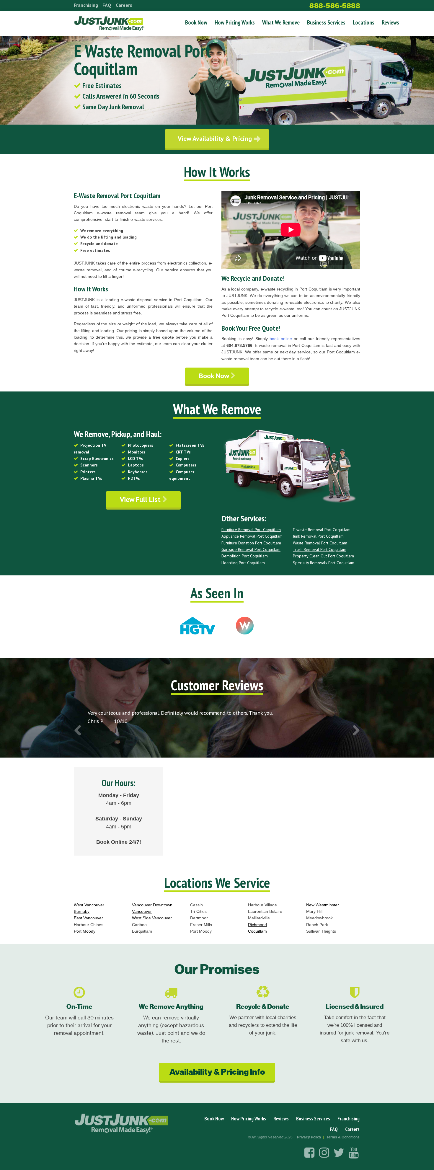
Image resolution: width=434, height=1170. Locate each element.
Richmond (257, 924)
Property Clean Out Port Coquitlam (323, 556)
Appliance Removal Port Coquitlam (252, 536)
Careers (124, 5)
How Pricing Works (235, 22)
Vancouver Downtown (152, 905)
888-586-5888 (334, 5)
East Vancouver (88, 918)
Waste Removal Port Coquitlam (320, 543)
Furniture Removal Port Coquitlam (251, 529)
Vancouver (142, 911)
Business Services (326, 22)
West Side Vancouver (152, 918)
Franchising (86, 5)
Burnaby (81, 911)
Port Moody (84, 931)
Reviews (390, 22)
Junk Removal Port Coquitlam (318, 536)
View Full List (141, 499)
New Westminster (322, 905)
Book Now (196, 22)
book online (281, 338)
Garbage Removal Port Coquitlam (250, 549)
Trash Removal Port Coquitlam (319, 549)
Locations (363, 22)
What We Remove (281, 22)
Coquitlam (257, 931)
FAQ (106, 5)
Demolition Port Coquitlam (244, 556)
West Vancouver (89, 905)
